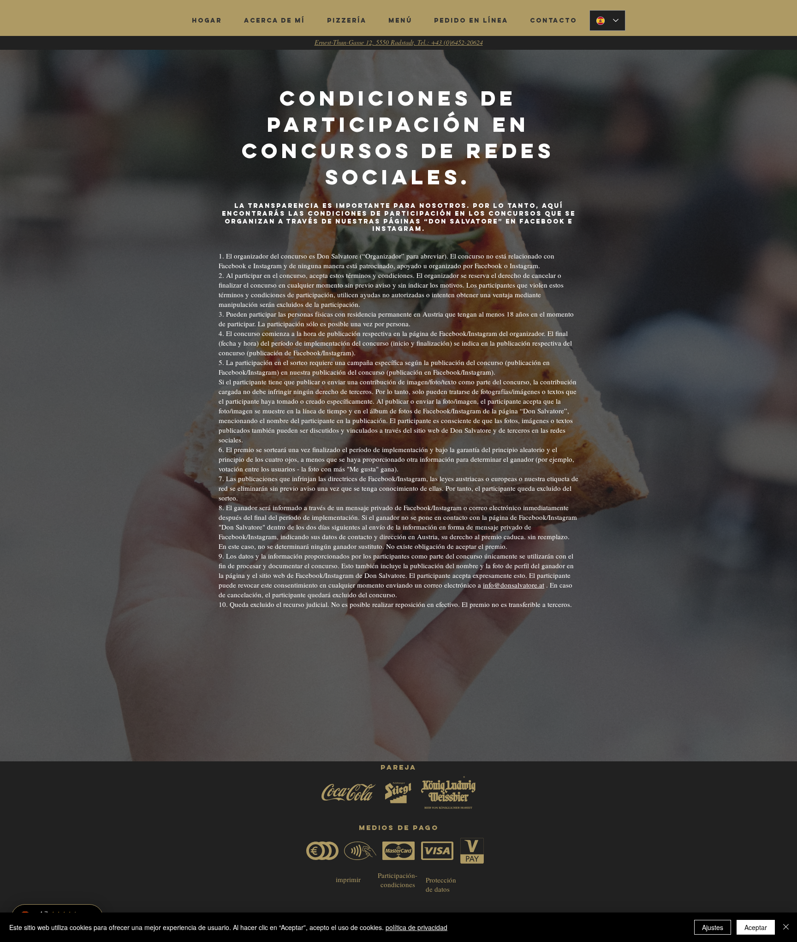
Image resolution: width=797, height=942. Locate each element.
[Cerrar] (785, 927)
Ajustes (712, 927)
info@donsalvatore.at (513, 584)
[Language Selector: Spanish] (607, 20)
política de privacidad (416, 927)
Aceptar (755, 927)
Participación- (397, 875)
